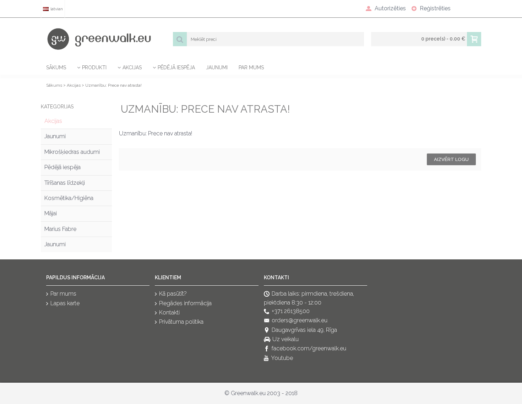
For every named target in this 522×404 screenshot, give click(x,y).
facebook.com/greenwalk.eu (309, 348)
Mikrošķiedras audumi (72, 152)
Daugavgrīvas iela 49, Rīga (304, 330)
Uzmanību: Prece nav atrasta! (113, 85)
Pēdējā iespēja (62, 167)
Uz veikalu (285, 339)
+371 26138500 (291, 311)
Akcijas (74, 85)
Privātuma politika (181, 322)
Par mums (63, 293)
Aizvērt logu (451, 159)
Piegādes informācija (185, 303)
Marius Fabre (60, 229)
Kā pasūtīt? (173, 293)
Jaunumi (55, 136)
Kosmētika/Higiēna (68, 198)
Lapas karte (65, 303)
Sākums (54, 85)
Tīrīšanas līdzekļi (64, 182)
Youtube (282, 358)
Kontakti (169, 312)
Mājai (50, 213)
